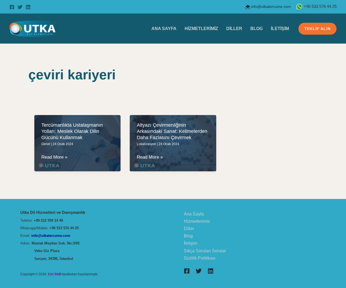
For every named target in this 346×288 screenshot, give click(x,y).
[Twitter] (20, 7)
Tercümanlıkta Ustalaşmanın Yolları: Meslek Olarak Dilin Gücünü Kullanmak (72, 131)
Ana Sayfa (164, 28)
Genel (45, 144)
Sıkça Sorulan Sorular (205, 250)
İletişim (280, 28)
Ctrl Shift (54, 274)
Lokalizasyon (146, 144)
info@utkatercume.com (270, 6)
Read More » (54, 157)
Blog (256, 28)
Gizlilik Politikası (199, 258)
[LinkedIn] (28, 7)
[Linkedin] (211, 271)
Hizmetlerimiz (201, 28)
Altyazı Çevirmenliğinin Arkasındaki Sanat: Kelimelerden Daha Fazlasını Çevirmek (172, 131)
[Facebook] (11, 7)
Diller (234, 28)
